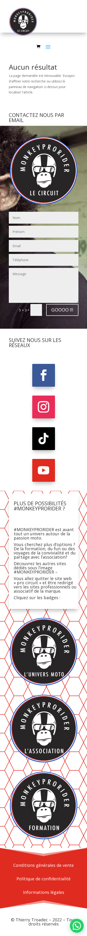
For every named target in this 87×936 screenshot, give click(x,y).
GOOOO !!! (62, 310)
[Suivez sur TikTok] (43, 438)
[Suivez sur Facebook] (43, 375)
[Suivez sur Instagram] (43, 407)
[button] (77, 926)
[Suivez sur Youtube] (43, 470)
